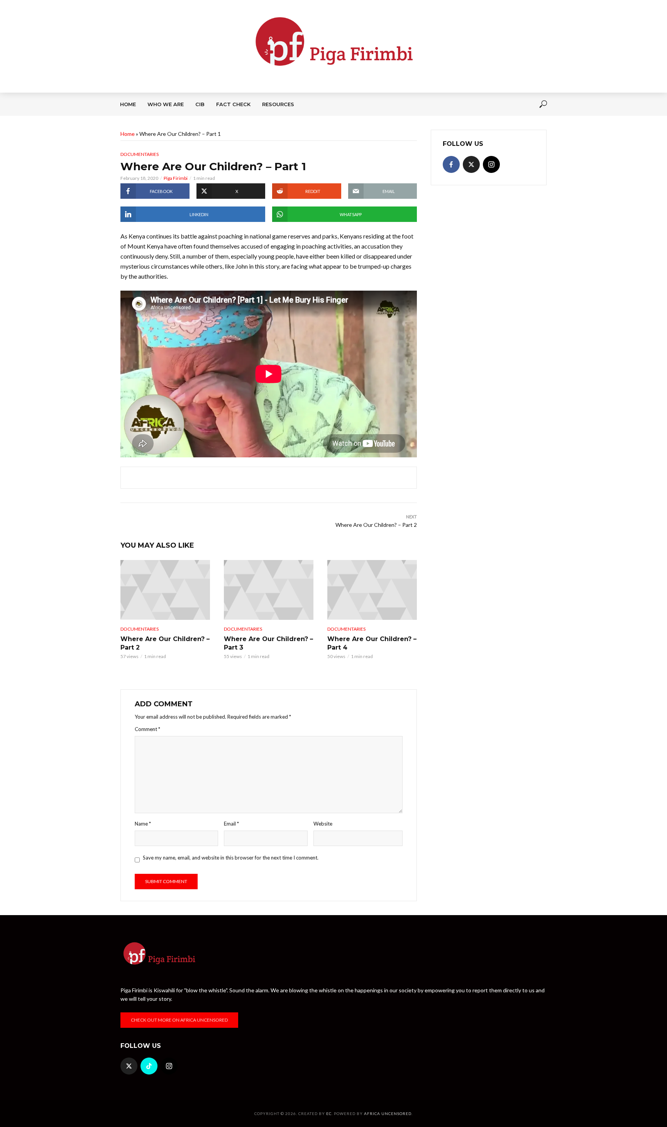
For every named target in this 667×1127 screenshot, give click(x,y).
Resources (278, 104)
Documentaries (139, 154)
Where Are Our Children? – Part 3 (268, 643)
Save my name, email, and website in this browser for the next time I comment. (230, 858)
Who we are (165, 104)
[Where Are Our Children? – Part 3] (268, 590)
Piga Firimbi (176, 178)
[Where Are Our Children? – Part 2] (165, 590)
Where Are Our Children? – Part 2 (165, 643)
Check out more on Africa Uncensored (179, 1020)
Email (231, 824)
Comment (147, 729)
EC (329, 1113)
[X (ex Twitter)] (471, 164)
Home (128, 104)
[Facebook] (451, 164)
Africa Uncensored (387, 1113)
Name (143, 824)
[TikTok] (149, 1066)
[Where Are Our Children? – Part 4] (372, 590)
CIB (200, 104)
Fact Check (233, 104)
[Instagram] (491, 164)
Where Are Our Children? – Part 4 (371, 643)
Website (322, 824)
